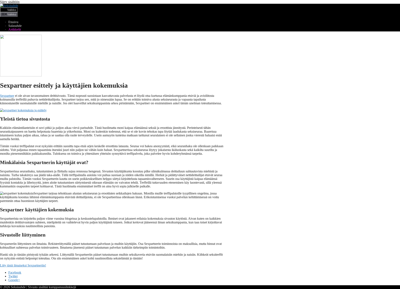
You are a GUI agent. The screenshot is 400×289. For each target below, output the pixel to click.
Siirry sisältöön (10, 2)
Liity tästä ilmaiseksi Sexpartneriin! (23, 265)
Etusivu (13, 22)
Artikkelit (14, 29)
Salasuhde (15, 25)
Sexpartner (7, 95)
